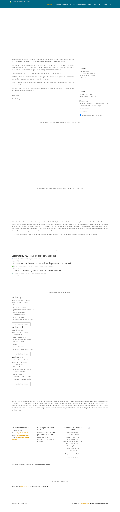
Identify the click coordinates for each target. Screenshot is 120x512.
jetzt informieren (21, 324)
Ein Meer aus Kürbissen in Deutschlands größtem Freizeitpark (41, 263)
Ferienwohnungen (62, 4)
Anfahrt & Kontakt (94, 4)
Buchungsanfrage (79, 4)
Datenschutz (65, 481)
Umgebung (107, 4)
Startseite (50, 4)
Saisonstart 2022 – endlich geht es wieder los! (34, 255)
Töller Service (24, 486)
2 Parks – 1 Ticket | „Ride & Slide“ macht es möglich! (37, 270)
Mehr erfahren (84, 108)
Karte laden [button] (83, 111)
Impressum (55, 481)
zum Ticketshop (73, 457)
